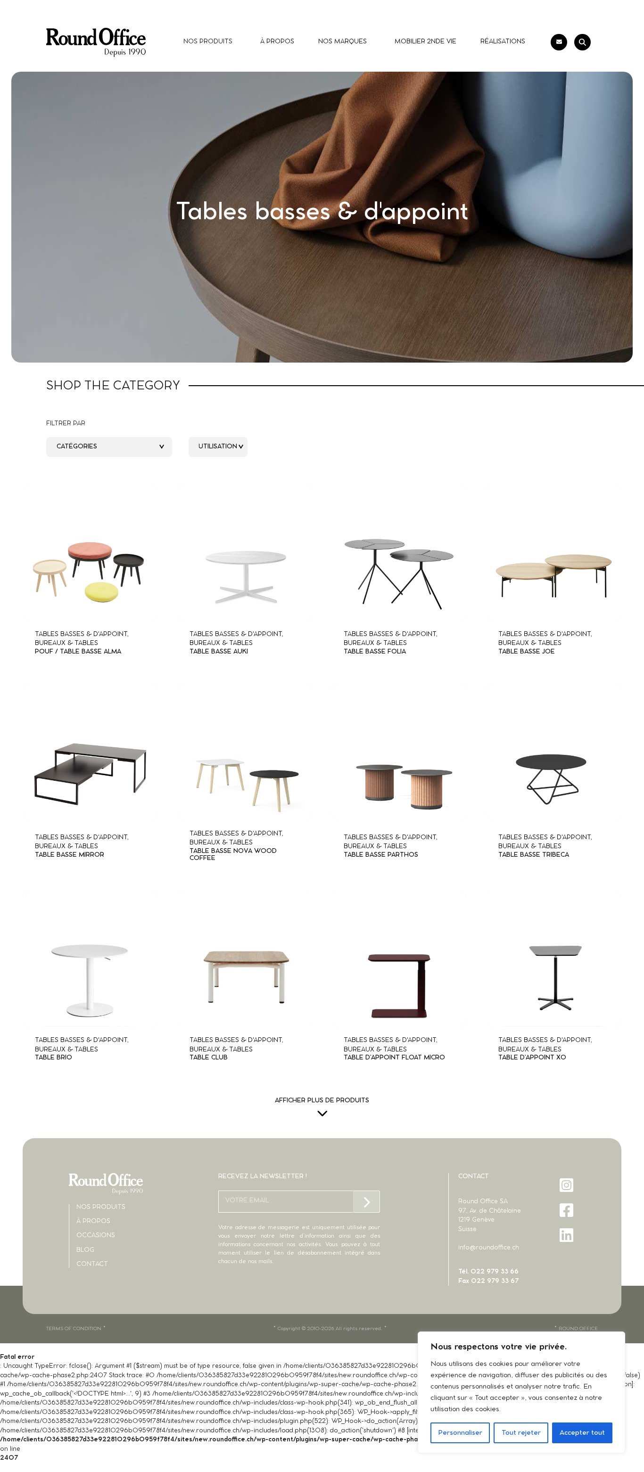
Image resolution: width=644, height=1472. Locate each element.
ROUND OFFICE (578, 1328)
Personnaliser (460, 1433)
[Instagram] (567, 1185)
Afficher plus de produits (322, 1101)
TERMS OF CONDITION (73, 1328)
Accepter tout (582, 1433)
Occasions (95, 1235)
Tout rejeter (521, 1433)
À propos (93, 1221)
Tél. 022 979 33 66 (488, 1272)
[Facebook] (567, 1210)
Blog (85, 1250)
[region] (521, 1392)
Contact (92, 1264)
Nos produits (100, 1207)
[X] (567, 1260)
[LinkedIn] (567, 1235)
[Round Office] (96, 42)
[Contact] (559, 42)
